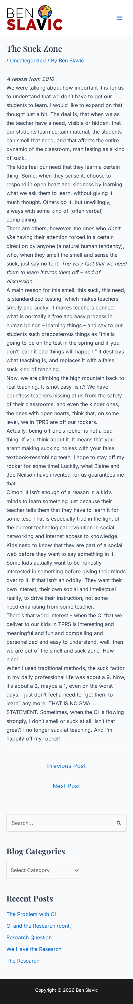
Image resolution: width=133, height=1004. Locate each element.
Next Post (66, 786)
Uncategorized (28, 60)
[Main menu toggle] (120, 18)
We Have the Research (33, 949)
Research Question (29, 937)
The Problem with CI (31, 914)
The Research (22, 960)
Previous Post (66, 765)
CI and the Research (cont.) (39, 926)
